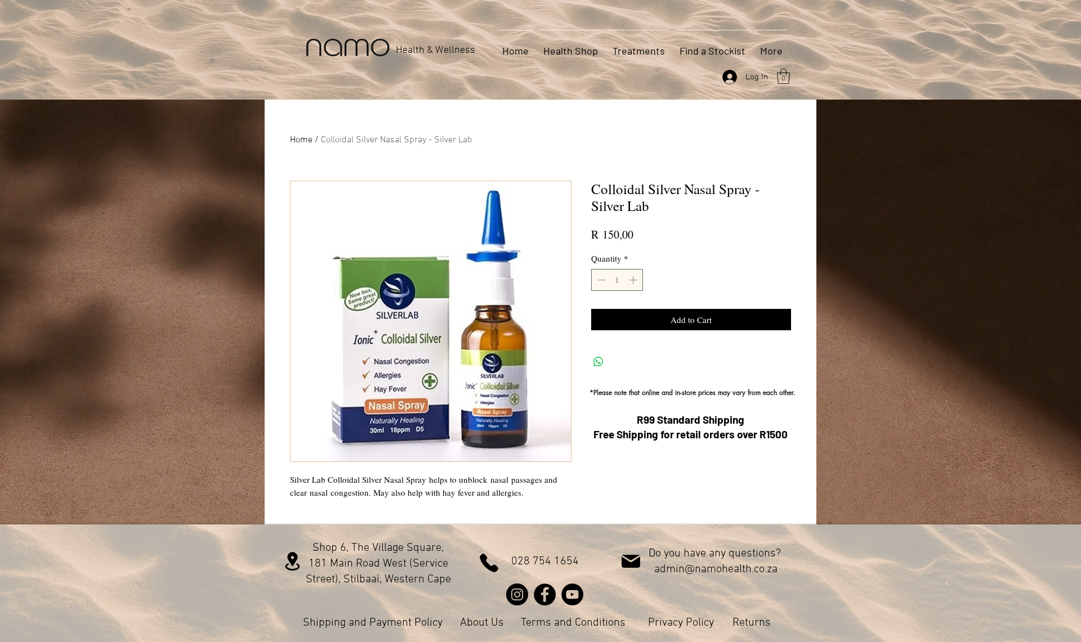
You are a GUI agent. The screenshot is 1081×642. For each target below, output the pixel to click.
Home (301, 140)
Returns (751, 623)
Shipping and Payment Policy (373, 623)
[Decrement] (600, 280)
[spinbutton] (617, 280)
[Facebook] (545, 594)
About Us (482, 623)
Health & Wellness (435, 50)
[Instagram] (517, 594)
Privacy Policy (681, 623)
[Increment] (634, 280)
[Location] (292, 561)
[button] (783, 76)
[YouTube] (572, 594)
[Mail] (630, 561)
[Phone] (489, 563)
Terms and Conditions (573, 623)
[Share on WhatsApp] (598, 362)
